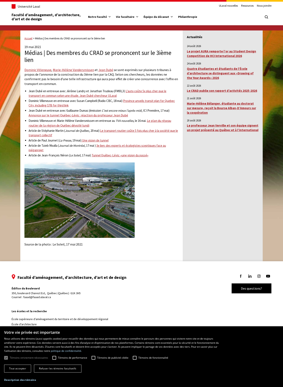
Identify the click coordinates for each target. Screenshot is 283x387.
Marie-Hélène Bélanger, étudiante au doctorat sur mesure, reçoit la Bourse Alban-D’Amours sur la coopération (221, 108)
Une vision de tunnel (95, 140)
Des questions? (251, 288)
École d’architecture (24, 324)
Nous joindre (264, 5)
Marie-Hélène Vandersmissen (73, 70)
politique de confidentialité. (66, 351)
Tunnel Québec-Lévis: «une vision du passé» (120, 155)
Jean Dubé (105, 70)
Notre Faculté (97, 17)
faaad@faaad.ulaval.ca (37, 297)
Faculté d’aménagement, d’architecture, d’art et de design (46, 16)
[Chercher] (266, 17)
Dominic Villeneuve (37, 70)
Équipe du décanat (156, 17)
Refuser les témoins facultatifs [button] (57, 368)
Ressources (247, 5)
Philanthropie (187, 17)
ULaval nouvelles (228, 5)
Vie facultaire (125, 17)
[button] (20, 380)
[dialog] (141, 356)
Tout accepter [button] (17, 368)
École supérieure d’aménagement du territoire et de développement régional (60, 319)
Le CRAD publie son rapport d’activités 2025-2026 (222, 91)
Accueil (28, 38)
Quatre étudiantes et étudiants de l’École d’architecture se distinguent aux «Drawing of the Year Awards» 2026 (220, 73)
